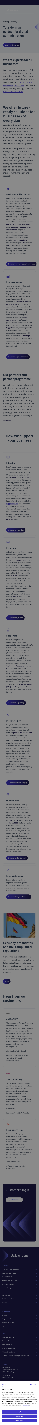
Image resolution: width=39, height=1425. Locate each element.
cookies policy (25, 1405)
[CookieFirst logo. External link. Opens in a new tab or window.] (2, 1387)
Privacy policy (33, 1384)
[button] (4, 1384)
